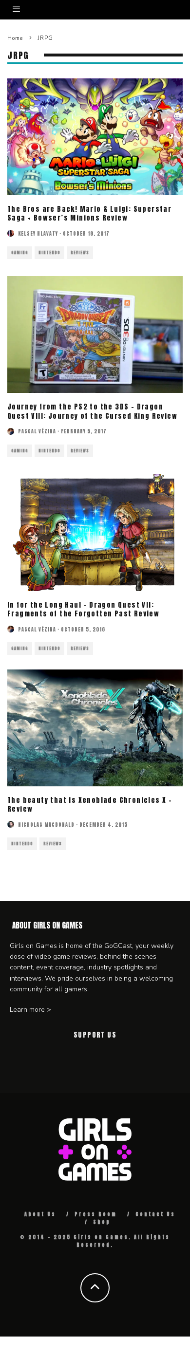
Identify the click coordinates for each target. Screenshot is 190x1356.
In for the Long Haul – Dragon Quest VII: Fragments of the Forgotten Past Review (83, 609)
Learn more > (30, 1009)
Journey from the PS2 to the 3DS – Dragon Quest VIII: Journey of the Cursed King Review (92, 411)
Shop (102, 1222)
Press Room (96, 1214)
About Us (40, 1214)
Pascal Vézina (37, 431)
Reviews (80, 253)
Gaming (19, 253)
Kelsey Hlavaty (38, 233)
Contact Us (155, 1214)
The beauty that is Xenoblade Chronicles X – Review (89, 804)
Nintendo (49, 253)
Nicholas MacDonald (46, 824)
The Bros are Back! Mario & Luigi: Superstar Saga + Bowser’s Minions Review (89, 213)
